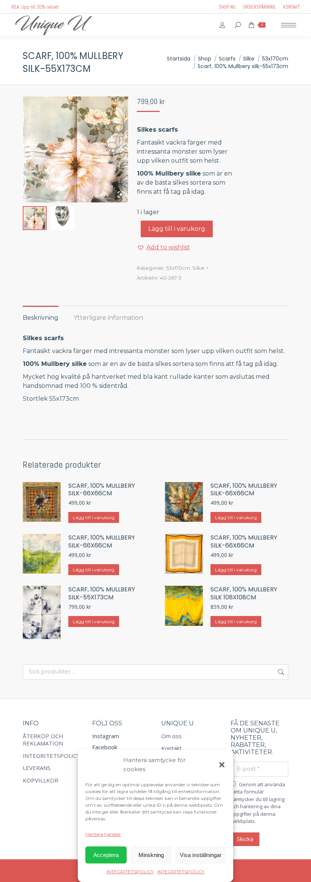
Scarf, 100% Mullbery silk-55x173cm (101, 594)
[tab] (40, 314)
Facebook (104, 747)
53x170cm (178, 268)
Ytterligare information (108, 317)
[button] (222, 764)
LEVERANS (36, 768)
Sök (280, 672)
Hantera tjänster (103, 834)
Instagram (105, 736)
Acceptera (106, 855)
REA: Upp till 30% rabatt (35, 7)
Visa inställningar (200, 855)
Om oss (171, 736)
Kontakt (171, 748)
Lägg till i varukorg (176, 228)
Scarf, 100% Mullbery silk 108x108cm (243, 594)
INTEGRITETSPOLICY (130, 871)
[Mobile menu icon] (289, 25)
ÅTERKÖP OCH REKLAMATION (43, 740)
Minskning (151, 855)
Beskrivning (40, 317)
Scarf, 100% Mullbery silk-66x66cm (101, 490)
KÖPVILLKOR (40, 780)
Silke (198, 268)
